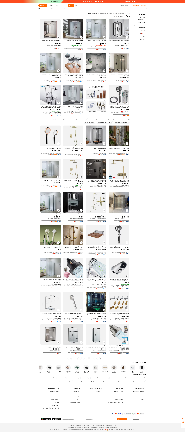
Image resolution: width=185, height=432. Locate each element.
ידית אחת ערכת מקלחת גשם (127, 381)
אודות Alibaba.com (139, 388)
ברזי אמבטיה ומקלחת (64, 381)
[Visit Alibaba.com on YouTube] (47, 408)
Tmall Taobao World (85, 425)
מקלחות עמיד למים (89, 381)
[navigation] (138, 186)
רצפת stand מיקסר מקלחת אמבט (118, 377)
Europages (113, 425)
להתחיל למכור (56, 394)
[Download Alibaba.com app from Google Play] (46, 419)
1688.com (77, 425)
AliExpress (72, 425)
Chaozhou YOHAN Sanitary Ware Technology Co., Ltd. (96, 253)
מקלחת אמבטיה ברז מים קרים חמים (136, 377)
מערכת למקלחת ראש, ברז (112, 381)
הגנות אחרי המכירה (118, 399)
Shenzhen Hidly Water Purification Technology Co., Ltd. (73, 319)
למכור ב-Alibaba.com (54, 391)
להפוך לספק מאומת (55, 399)
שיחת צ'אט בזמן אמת (76, 394)
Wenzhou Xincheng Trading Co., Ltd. (121, 114)
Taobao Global (98, 425)
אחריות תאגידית (140, 396)
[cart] (57, 5)
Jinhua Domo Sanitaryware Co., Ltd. (75, 220)
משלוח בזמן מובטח (119, 396)
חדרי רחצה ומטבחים (113, 13)
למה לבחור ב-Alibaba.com (138, 391)
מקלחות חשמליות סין (73, 377)
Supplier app (89, 419)
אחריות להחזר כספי (118, 394)
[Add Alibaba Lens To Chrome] (122, 419)
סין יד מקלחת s (59, 119)
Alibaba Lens (136, 419)
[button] (76, 5)
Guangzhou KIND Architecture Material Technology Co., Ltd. (119, 153)
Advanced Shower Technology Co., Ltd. (52, 352)
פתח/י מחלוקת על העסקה (75, 396)
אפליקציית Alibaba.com (68, 419)
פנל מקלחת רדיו (140, 381)
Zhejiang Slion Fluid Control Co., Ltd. (53, 113)
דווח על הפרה (78, 405)
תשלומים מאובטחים (118, 391)
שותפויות (57, 402)
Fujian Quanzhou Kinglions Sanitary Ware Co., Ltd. (119, 319)
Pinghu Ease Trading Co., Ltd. (122, 47)
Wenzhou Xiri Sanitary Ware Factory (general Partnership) (73, 252)
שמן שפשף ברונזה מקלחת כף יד (106, 119)
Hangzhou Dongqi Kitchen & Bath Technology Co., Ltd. (73, 48)
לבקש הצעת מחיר (98, 394)
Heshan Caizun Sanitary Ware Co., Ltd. (97, 186)
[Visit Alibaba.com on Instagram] (50, 408)
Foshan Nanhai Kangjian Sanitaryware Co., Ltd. (73, 112)
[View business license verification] (105, 430)
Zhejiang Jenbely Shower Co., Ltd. (121, 220)
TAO (104, 425)
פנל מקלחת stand (49, 377)
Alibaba (128, 13)
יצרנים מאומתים (98, 391)
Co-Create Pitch (140, 394)
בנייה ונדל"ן (121, 13)
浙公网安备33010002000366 (116, 429)
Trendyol (108, 425)
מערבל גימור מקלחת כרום (122, 119)
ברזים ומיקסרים (103, 13)
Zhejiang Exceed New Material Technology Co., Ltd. (96, 48)
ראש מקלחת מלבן (60, 377)
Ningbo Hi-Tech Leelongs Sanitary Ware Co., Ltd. (73, 80)
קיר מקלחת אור (104, 377)
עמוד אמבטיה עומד (77, 381)
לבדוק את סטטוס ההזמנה (54, 396)
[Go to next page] (68, 358)
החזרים (79, 399)
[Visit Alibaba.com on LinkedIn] (56, 408)
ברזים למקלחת (100, 381)
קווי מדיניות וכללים (119, 405)
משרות (142, 399)
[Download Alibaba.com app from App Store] (56, 419)
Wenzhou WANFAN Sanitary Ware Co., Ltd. (74, 154)
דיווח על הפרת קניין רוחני (75, 402)
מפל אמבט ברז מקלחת (71, 119)
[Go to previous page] (100, 358)
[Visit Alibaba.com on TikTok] (44, 408)
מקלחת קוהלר (82, 119)
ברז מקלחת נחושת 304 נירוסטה (121, 122)
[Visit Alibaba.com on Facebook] (58, 408)
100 (71, 358)
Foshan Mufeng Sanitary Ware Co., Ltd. (52, 47)
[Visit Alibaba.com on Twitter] (53, 408)
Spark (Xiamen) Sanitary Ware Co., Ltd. (52, 252)
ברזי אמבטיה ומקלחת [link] (92, 13)
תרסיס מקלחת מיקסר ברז (47, 119)
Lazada (92, 425)
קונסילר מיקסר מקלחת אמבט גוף (103, 122)
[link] (183, 418)
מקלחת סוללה (94, 377)
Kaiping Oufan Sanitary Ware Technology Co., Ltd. (96, 220)
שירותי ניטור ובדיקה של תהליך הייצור (115, 402)
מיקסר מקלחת (84, 377)
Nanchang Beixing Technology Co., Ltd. (120, 252)
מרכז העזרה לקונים (76, 391)
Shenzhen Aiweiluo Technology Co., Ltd (97, 319)
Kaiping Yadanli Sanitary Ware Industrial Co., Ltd (73, 187)
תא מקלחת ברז (93, 119)
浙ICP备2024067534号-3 (129, 429)
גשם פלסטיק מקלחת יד (88, 122)
